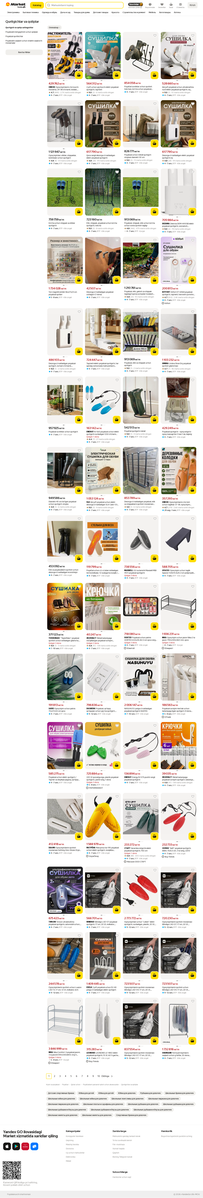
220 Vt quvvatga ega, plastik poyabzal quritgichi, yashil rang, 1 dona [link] (102, 778)
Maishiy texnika (72, 1144)
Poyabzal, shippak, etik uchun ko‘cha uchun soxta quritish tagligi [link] (139, 224)
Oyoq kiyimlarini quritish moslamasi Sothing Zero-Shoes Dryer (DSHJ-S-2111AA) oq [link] (64, 849)
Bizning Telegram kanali (122, 1157)
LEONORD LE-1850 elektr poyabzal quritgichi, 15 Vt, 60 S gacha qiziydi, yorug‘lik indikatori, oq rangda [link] (102, 1054)
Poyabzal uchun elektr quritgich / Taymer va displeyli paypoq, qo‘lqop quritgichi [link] (63, 778)
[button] (54, 27)
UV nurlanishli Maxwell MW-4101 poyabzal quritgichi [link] (140, 571)
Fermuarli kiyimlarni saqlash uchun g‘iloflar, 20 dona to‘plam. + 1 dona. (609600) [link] (175, 1054)
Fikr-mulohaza (119, 1144)
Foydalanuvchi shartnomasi (19, 1194)
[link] (61, 1093)
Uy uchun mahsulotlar (75, 1153)
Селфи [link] (165, 848)
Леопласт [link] (91, 638)
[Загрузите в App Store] (7, 1150)
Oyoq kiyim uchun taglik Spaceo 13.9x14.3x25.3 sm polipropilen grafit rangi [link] (178, 571)
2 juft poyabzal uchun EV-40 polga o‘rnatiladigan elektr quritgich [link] (101, 988)
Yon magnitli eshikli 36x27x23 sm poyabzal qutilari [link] (63, 293)
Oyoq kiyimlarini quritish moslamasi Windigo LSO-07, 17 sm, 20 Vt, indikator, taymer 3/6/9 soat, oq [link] (177, 923)
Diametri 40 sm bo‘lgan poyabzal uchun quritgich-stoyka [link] (62, 502)
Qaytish (116, 1153)
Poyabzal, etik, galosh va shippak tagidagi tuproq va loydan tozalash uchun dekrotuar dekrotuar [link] (138, 292)
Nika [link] (164, 638)
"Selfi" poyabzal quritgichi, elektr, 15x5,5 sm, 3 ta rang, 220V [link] (176, 849)
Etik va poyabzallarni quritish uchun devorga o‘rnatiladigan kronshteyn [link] (63, 571)
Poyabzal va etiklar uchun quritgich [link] (63, 432)
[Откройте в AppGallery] (25, 1150)
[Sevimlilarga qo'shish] (79, 35)
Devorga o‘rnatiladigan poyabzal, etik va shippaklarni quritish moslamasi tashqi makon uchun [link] (139, 502)
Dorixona (70, 1148)
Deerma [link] (166, 224)
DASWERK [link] (90, 709)
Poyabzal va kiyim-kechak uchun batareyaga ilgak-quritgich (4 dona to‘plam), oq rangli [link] (176, 709)
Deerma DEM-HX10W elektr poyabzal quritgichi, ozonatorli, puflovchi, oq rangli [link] (178, 225)
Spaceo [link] (165, 571)
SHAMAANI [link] (167, 1053)
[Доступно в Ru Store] (34, 1150)
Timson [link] (52, 922)
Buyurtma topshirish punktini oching (176, 1136)
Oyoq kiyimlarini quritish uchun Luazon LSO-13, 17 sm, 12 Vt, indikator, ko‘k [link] (65, 988)
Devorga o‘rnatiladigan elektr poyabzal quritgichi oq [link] (178, 156)
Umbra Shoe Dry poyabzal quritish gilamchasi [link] (176, 364)
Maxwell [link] (128, 571)
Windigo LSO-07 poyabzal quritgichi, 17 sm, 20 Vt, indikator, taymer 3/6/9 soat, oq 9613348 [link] (101, 923)
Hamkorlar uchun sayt (122, 1177)
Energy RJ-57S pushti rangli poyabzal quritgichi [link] (139, 778)
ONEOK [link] (52, 87)
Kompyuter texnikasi (74, 1136)
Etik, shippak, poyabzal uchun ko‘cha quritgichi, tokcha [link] (101, 224)
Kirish (192, 5)
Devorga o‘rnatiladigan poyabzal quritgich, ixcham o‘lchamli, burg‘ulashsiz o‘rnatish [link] (62, 364)
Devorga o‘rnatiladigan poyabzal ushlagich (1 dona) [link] (99, 293)
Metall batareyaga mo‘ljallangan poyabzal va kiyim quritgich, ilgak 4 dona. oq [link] (99, 639)
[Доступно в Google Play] (16, 1150)
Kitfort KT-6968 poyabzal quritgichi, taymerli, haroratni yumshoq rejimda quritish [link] (178, 293)
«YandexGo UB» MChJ (190, 1194)
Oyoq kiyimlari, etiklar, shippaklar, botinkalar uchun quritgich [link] (62, 156)
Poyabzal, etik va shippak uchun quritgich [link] (137, 364)
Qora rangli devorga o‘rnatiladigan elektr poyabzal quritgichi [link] (100, 156)
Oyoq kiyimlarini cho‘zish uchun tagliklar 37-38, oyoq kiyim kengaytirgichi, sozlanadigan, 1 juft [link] (176, 503)
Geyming (69, 1140)
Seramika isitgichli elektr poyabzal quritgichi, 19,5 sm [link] (137, 849)
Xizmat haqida (118, 1148)
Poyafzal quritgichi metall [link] (134, 431)
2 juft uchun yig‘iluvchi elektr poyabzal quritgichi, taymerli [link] (102, 88)
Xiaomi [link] (52, 848)
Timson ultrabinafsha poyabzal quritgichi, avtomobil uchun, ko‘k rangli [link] (64, 923)
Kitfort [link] (166, 292)
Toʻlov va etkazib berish (122, 1140)
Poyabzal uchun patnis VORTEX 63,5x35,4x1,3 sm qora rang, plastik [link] (140, 638)
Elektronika (70, 1157)
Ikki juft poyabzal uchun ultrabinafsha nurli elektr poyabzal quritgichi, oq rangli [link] (178, 88)
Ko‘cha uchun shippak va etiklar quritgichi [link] (62, 224)
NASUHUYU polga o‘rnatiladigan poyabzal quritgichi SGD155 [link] (138, 709)
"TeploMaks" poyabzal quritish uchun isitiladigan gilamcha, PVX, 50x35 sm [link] (64, 639)
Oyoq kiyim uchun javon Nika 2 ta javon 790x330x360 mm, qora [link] (178, 638)
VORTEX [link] (127, 638)
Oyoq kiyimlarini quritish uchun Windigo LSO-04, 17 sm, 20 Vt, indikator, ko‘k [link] (175, 988)
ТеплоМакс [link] (54, 638)
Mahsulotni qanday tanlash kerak (126, 1136)
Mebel (68, 1161)
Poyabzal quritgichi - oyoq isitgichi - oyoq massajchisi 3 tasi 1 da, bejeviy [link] (177, 433)
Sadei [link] (51, 709)
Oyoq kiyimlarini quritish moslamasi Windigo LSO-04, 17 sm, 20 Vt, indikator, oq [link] (139, 988)
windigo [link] (90, 922)
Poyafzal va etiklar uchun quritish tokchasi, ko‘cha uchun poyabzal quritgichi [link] (138, 87)
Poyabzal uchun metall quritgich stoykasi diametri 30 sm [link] (137, 156)
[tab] (13, 12)
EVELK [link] (89, 987)
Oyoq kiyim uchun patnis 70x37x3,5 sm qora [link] (62, 709)
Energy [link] (89, 432)
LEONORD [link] (90, 1053)
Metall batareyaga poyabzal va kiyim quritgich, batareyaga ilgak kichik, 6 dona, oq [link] (178, 778)
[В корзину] (79, 75)
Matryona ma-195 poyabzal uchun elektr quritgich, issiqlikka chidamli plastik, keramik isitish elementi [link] (102, 849)
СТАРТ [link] (127, 848)
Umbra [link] (165, 364)
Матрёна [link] (90, 848)
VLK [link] (88, 502)
